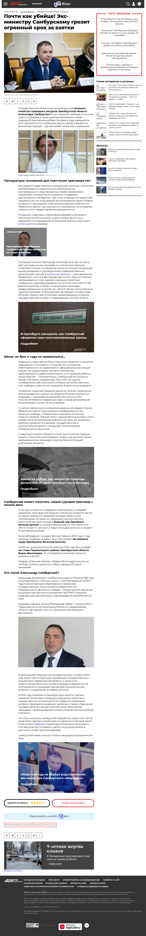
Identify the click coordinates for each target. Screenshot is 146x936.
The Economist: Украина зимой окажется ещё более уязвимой (121, 179)
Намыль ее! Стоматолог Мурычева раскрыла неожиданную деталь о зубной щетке (124, 125)
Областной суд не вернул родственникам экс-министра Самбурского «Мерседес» (53, 776)
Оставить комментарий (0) (73, 803)
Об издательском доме (34, 880)
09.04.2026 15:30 (11, 12)
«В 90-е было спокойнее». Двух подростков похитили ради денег (124, 133)
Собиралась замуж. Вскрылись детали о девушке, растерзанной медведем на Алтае (123, 115)
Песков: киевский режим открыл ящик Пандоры (122, 169)
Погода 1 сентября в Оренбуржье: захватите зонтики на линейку (119, 44)
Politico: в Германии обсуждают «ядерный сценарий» (122, 160)
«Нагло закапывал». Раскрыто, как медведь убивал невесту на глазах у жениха (125, 106)
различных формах (58, 274)
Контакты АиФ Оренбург (56, 883)
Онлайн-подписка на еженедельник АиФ (81, 880)
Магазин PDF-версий (33, 883)
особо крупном (27, 224)
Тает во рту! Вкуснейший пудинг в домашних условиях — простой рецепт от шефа (124, 97)
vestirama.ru (51, 175)
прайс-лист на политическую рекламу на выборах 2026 (49, 887)
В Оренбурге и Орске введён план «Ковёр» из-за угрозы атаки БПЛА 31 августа (119, 21)
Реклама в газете (97, 883)
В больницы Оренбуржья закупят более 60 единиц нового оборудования (119, 55)
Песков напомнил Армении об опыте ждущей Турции (124, 188)
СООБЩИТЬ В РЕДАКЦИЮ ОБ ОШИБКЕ (92, 887)
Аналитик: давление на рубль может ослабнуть (124, 150)
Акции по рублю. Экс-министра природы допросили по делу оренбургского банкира (55, 481)
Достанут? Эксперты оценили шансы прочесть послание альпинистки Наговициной (125, 87)
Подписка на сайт (111, 880)
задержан (40, 724)
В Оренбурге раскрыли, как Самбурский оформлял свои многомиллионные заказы (54, 335)
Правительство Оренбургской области (21, 95)
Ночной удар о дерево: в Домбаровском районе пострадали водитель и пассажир (119, 67)
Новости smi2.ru (13, 870)
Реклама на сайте (78, 883)
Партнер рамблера (48, 925)
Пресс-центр (53, 880)
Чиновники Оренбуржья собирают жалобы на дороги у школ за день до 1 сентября (119, 33)
